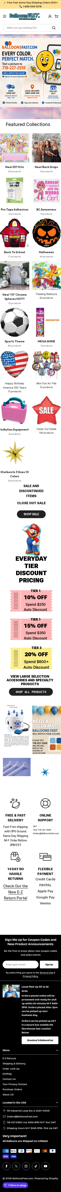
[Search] (54, 28)
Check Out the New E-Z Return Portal (15, 892)
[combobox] (30, 28)
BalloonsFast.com (22, 1178)
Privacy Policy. (30, 976)
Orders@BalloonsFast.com (22, 1116)
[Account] (50, 16)
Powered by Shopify (46, 1178)
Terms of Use (46, 972)
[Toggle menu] (5, 16)
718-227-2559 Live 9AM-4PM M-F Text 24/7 (31, 1122)
